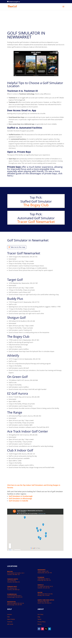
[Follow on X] (46, 628)
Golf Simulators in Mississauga (20, 498)
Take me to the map (17, 247)
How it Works (11, 619)
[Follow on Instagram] (42, 628)
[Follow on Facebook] (39, 628)
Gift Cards (10, 624)
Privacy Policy (41, 622)
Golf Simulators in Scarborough (20, 496)
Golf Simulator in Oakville (18, 501)
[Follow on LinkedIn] (49, 628)
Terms (39, 619)
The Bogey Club (36, 205)
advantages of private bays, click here (34, 174)
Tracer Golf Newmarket (36, 221)
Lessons (9, 614)
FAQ (8, 617)
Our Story (40, 614)
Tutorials (9, 622)
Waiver (40, 624)
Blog (39, 617)
